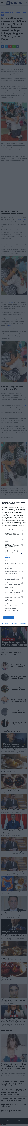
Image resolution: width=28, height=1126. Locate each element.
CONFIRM (9, 617)
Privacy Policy (22, 623)
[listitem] (14, 530)
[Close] (24, 502)
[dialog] (14, 563)
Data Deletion (5, 623)
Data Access (14, 623)
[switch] (22, 534)
